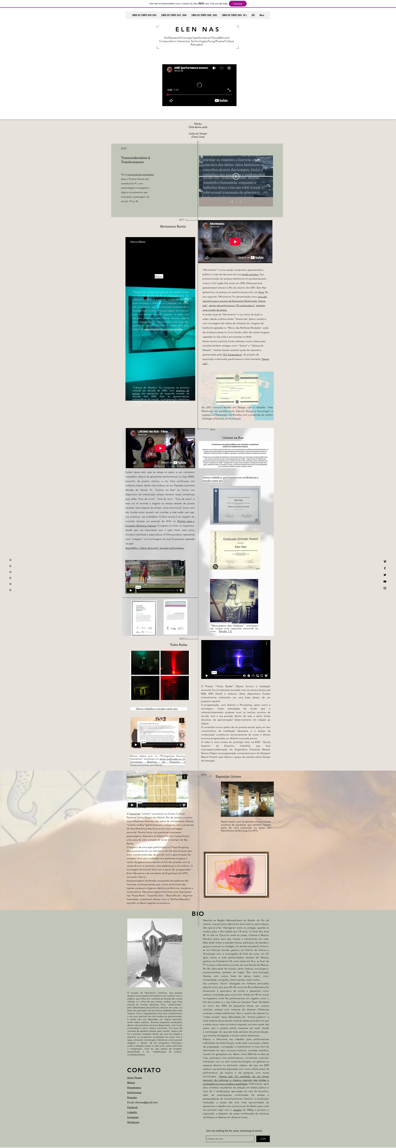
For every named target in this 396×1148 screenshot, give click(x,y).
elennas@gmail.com (146, 1102)
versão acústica (250, 274)
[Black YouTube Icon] (385, 581)
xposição (135, 813)
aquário (237, 1109)
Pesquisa (132, 1097)
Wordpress (133, 1122)
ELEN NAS (198, 29)
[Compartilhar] (231, 202)
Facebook (132, 1107)
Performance (134, 1092)
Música (131, 1082)
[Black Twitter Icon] (385, 575)
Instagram (133, 1117)
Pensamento (134, 1087)
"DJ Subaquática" (232, 354)
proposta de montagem (140, 174)
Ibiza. (261, 292)
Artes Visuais (134, 1077)
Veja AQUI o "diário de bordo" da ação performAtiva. (154, 548)
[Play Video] (236, 176)
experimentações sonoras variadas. (163, 329)
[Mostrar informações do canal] (240, 202)
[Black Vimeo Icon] (385, 561)
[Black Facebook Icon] (385, 568)
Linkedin (132, 1112)
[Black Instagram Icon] (385, 588)
